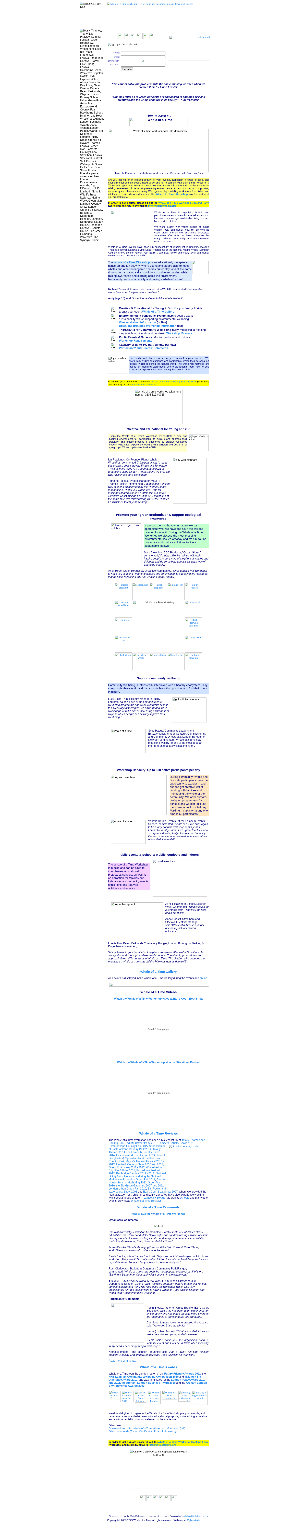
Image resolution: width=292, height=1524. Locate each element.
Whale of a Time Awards (158, 1367)
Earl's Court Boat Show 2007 (160, 1191)
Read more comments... (123, 1360)
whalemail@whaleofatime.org (196, 1516)
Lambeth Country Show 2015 (176, 1143)
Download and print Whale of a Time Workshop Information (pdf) (147, 1428)
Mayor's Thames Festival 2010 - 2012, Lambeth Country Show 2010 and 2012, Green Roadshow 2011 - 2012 (136, 1164)
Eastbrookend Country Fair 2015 (128, 1146)
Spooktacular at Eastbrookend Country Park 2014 (137, 1148)
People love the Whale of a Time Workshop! (158, 1213)
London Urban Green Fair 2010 (127, 1188)
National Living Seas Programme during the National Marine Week (137, 1176)
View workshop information (137, 322)
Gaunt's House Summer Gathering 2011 (137, 1181)
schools (184, 1197)
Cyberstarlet (194, 1520)
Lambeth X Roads (154, 1197)
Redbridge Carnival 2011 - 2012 (135, 1173)
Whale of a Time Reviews (158, 1133)
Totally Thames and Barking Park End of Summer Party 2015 (157, 1141)
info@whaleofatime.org (162, 205)
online (203, 978)
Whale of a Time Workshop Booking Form (183, 202)
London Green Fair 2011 (140, 1179)
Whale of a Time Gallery (158, 971)
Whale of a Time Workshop (172, 194)
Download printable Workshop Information (147, 325)
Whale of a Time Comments (158, 1207)
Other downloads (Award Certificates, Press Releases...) (142, 1431)
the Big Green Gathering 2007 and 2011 (140, 1185)
